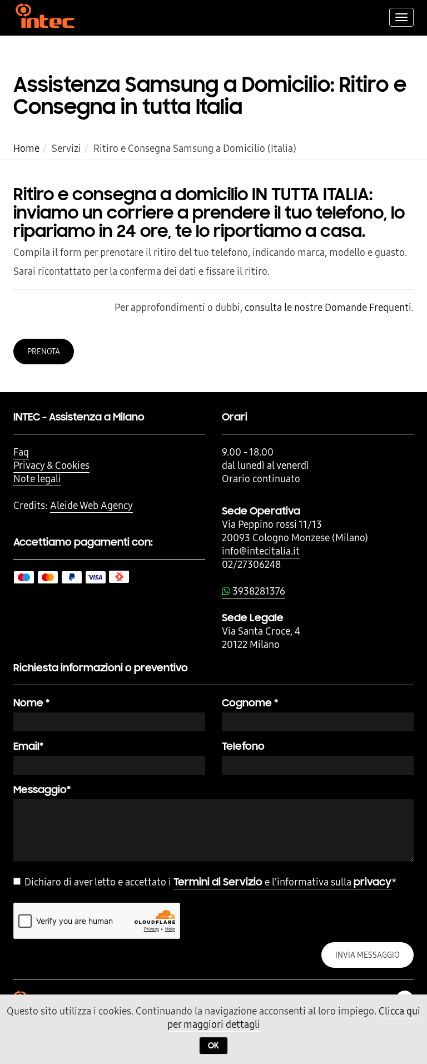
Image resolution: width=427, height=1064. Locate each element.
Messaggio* (42, 789)
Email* (28, 746)
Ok (213, 1046)
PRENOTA (43, 351)
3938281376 (257, 591)
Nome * (31, 702)
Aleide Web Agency (91, 505)
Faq (21, 452)
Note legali (37, 479)
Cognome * (250, 702)
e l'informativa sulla (282, 882)
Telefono (243, 746)
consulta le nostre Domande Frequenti (328, 307)
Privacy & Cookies (51, 465)
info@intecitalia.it (261, 551)
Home (26, 148)
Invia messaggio (367, 955)
